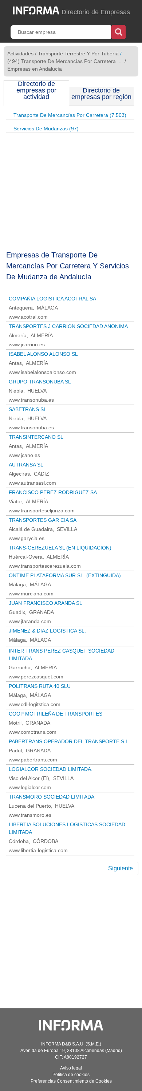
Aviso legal (71, 1068)
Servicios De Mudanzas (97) (46, 128)
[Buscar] (118, 31)
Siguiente (120, 868)
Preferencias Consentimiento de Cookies (71, 1081)
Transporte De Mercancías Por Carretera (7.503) (69, 115)
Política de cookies (71, 1074)
